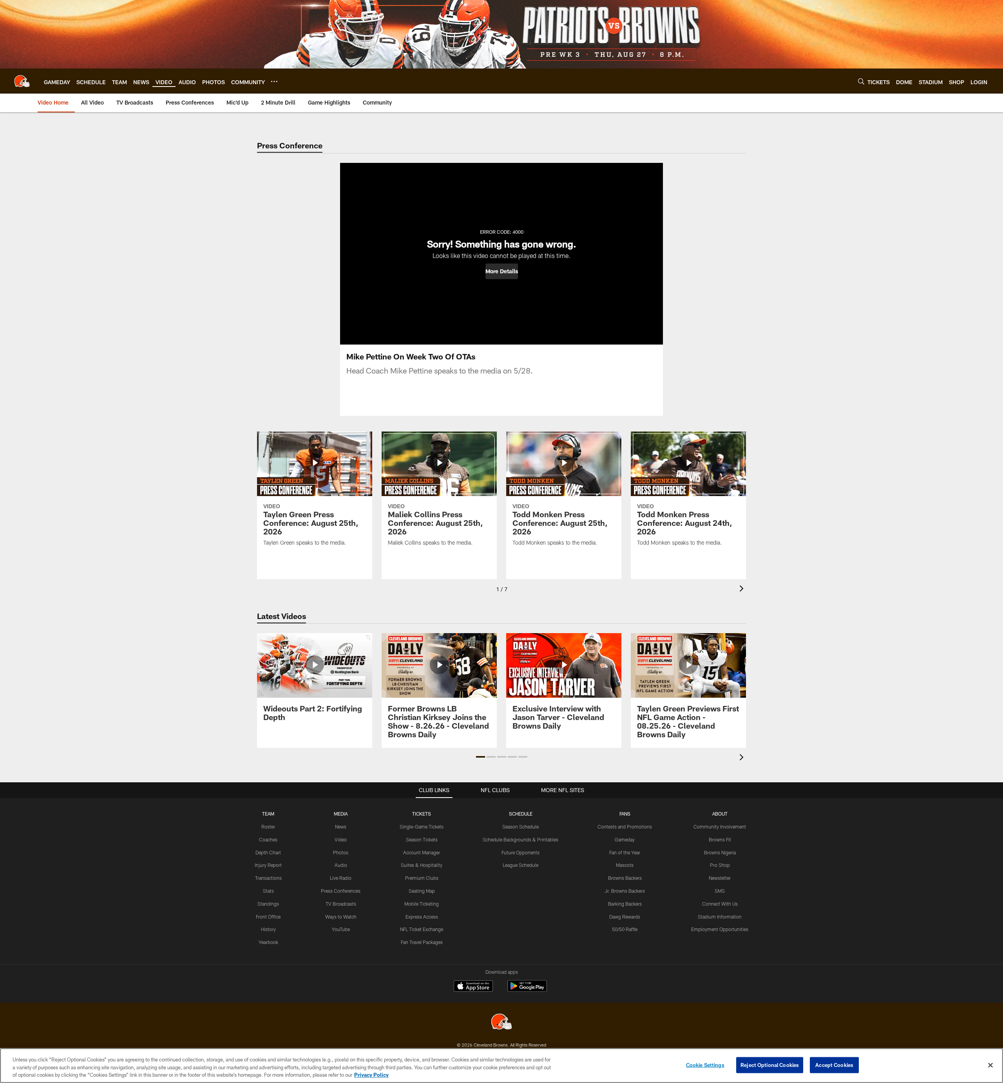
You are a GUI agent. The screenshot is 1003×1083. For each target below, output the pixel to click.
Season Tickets (422, 839)
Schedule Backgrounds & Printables (520, 839)
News (340, 826)
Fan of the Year (624, 852)
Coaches (268, 839)
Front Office (268, 916)
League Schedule (520, 865)
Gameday (625, 839)
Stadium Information (720, 916)
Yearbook (268, 942)
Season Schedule (520, 826)
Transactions (268, 878)
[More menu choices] (274, 81)
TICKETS (421, 813)
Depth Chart (268, 852)
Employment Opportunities (719, 929)
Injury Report (268, 865)
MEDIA (341, 813)
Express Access (422, 916)
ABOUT (720, 813)
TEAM (268, 813)
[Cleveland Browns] (501, 1022)
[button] (501, 271)
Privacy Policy (371, 1075)
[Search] (861, 81)
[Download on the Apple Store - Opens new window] (473, 987)
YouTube (341, 929)
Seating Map (422, 890)
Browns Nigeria (720, 852)
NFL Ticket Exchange (421, 929)
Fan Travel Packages (422, 942)
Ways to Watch (341, 916)
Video (341, 839)
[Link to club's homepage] (22, 81)
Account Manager (421, 852)
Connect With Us (720, 903)
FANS (624, 813)
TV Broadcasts (341, 903)
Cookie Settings (705, 1064)
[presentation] (743, 589)
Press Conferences (340, 890)
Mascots (625, 865)
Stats (268, 890)
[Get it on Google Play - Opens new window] (527, 990)
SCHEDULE (520, 813)
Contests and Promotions (624, 826)
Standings (268, 903)
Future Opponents (521, 852)
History (268, 929)
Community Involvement (719, 826)
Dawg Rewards (624, 916)
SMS (720, 890)
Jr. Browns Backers (625, 890)
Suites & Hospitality (421, 865)
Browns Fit (720, 839)
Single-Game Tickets (422, 826)
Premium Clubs (421, 878)
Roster (268, 826)
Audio (341, 865)
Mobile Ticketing (421, 903)
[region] (501, 1065)
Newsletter (720, 878)
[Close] (990, 1065)
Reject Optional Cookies (769, 1064)
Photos (340, 852)
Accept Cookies (834, 1064)
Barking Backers (625, 903)
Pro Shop (720, 865)
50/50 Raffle (624, 929)
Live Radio (340, 878)
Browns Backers (625, 878)
